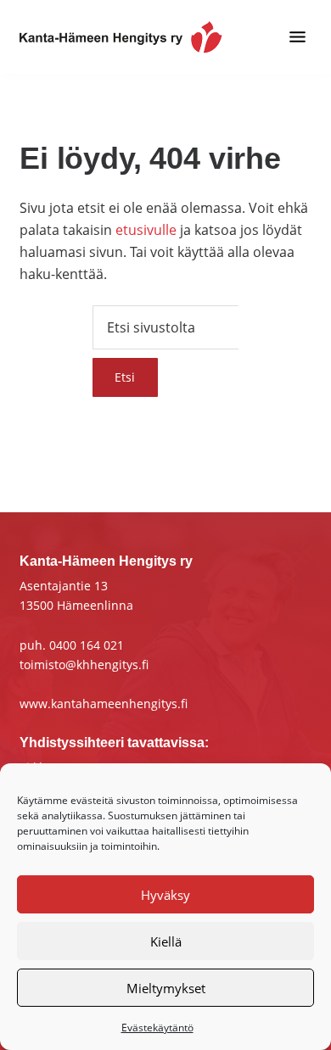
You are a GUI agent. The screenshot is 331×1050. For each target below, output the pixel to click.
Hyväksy (165, 894)
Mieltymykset (165, 988)
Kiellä (166, 941)
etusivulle (146, 230)
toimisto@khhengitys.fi (84, 664)
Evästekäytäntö (157, 1027)
